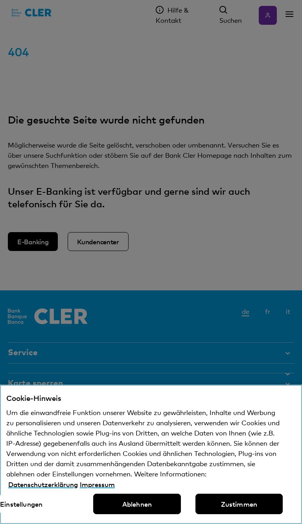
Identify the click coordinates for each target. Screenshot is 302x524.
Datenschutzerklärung (43, 484)
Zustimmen (239, 504)
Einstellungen (21, 504)
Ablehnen (137, 504)
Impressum (97, 484)
